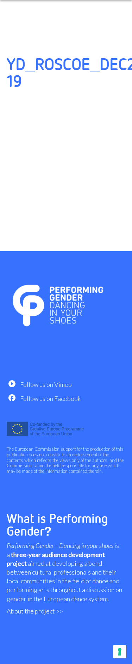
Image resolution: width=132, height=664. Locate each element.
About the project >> (35, 611)
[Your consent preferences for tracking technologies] (119, 651)
